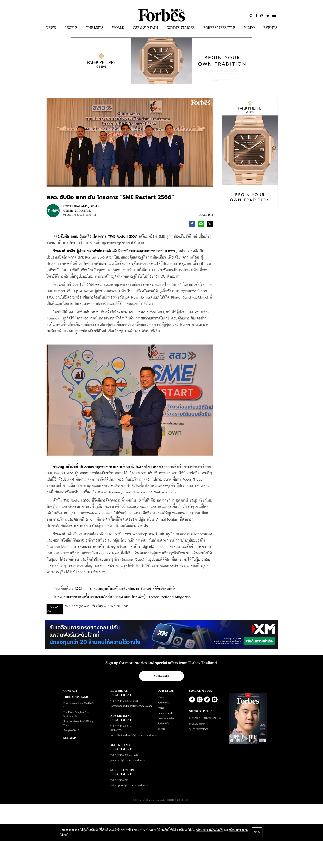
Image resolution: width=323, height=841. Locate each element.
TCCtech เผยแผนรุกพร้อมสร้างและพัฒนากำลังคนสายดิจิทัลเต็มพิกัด (125, 589)
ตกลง (257, 832)
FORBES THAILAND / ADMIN (81, 206)
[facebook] (192, 225)
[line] (201, 225)
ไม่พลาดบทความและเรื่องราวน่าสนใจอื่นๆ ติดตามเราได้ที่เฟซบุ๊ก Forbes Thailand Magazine (122, 597)
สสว (126, 606)
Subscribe (161, 675)
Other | (68, 210)
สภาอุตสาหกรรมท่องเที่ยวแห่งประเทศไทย (97, 606)
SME (67, 606)
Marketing (83, 210)
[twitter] (210, 225)
